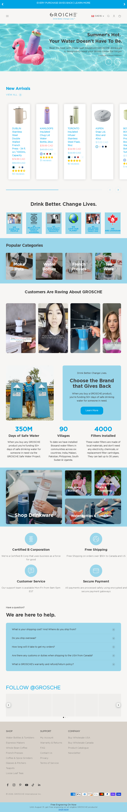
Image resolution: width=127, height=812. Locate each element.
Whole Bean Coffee (16, 748)
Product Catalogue (78, 748)
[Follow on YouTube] (26, 785)
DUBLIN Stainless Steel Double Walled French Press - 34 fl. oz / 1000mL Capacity (19, 142)
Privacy (44, 758)
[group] (63, 47)
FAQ (42, 748)
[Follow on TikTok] (33, 785)
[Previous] (2, 4)
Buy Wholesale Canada (80, 743)
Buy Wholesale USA (79, 738)
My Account (46, 738)
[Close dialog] (125, 805)
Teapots (10, 768)
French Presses (14, 753)
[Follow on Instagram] (14, 785)
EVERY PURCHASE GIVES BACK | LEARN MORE (63, 3)
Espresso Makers (15, 743)
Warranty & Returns (51, 743)
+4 (54, 153)
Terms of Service (49, 763)
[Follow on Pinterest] (20, 785)
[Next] (124, 4)
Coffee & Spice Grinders (19, 758)
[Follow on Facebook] (7, 785)
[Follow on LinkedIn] (39, 785)
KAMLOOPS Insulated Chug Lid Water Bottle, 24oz (46, 135)
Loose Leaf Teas (14, 773)
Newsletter (74, 753)
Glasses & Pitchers (16, 763)
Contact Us (46, 753)
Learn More (92, 410)
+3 (82, 157)
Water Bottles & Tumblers (20, 738)
